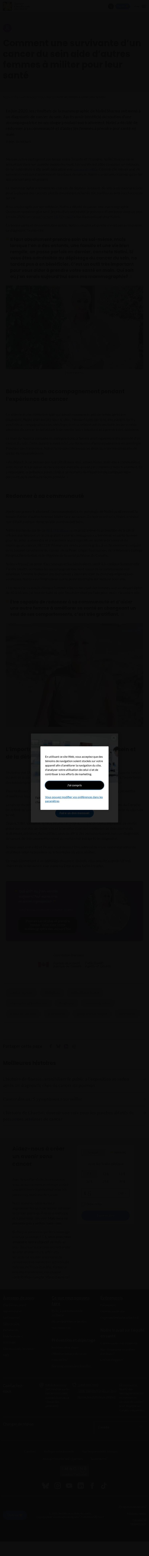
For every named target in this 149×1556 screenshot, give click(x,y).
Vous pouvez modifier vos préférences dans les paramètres (74, 799)
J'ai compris (74, 785)
